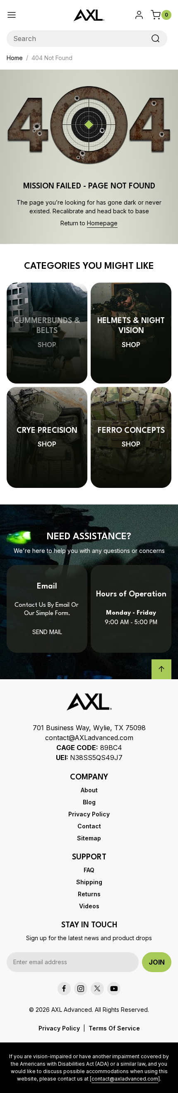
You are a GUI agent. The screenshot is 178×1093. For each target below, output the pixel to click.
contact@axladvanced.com (124, 1079)
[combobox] (87, 38)
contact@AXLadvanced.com (89, 737)
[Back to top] (161, 669)
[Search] (156, 38)
